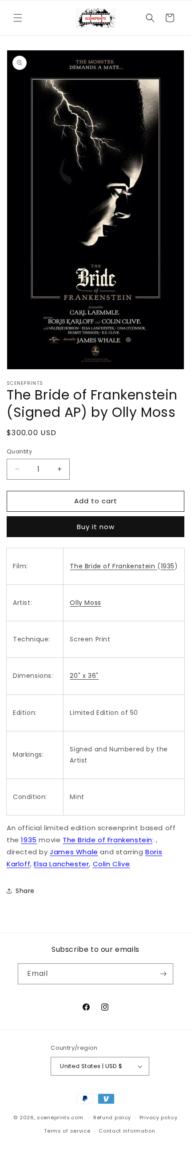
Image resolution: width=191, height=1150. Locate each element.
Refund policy (112, 1117)
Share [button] (25, 890)
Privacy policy (158, 1117)
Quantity (19, 451)
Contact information (127, 1130)
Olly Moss (85, 602)
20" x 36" (84, 675)
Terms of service (67, 1130)
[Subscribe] (163, 973)
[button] (18, 18)
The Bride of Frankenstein (113, 566)
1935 (168, 566)
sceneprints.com (60, 1117)
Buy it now (96, 526)
